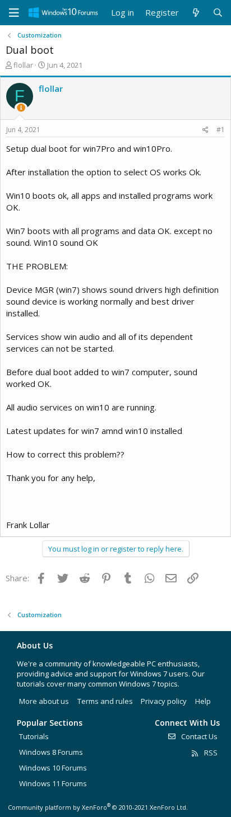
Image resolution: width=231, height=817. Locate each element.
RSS (210, 753)
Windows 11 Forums (53, 783)
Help (203, 701)
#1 (220, 129)
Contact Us (198, 736)
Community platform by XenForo (98, 807)
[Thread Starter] (21, 108)
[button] (14, 13)
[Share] (205, 130)
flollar (23, 65)
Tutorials (34, 736)
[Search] (218, 12)
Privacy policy (164, 701)
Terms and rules (105, 701)
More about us (44, 701)
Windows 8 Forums (51, 752)
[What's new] (195, 12)
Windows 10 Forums (53, 768)
